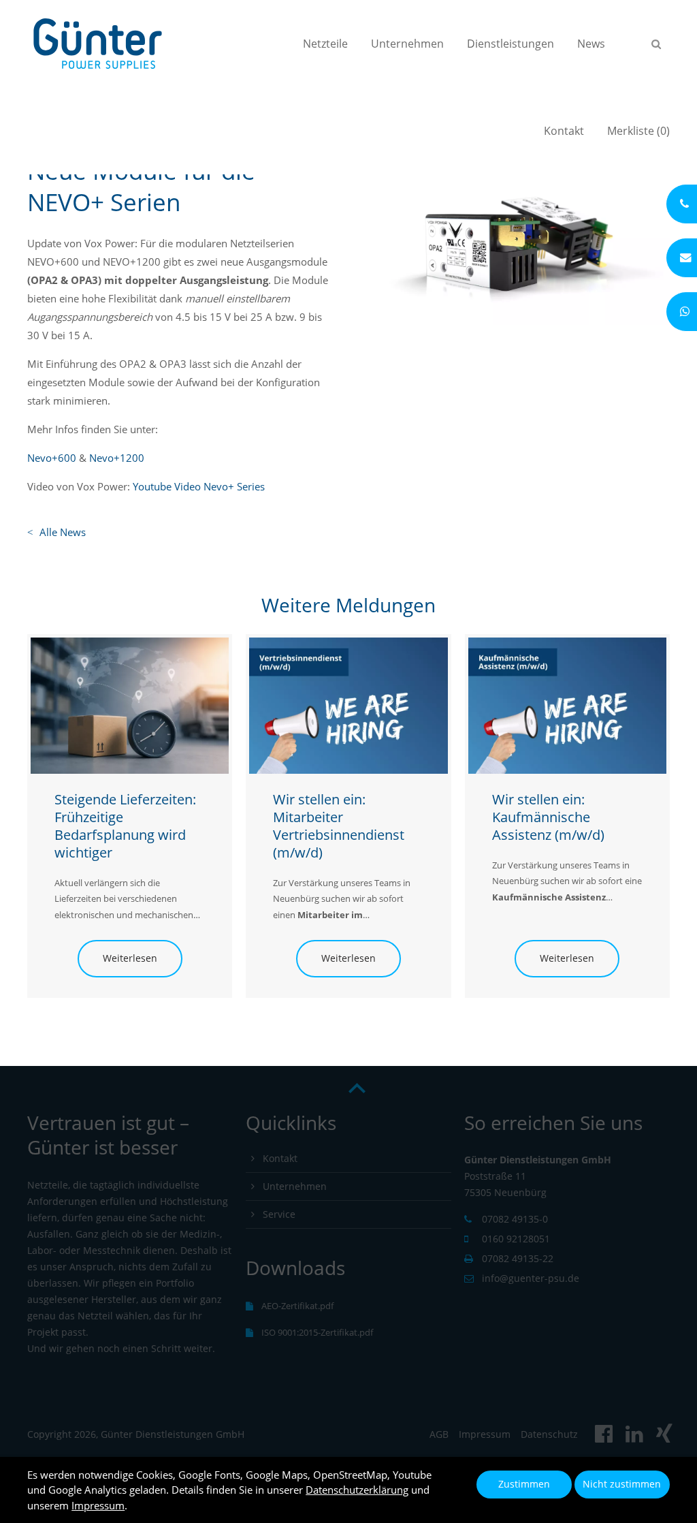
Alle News (62, 532)
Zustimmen (524, 1484)
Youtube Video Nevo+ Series (199, 486)
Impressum (98, 1505)
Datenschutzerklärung (357, 1489)
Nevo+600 (51, 458)
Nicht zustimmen (622, 1484)
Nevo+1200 (116, 458)
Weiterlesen (117, 958)
